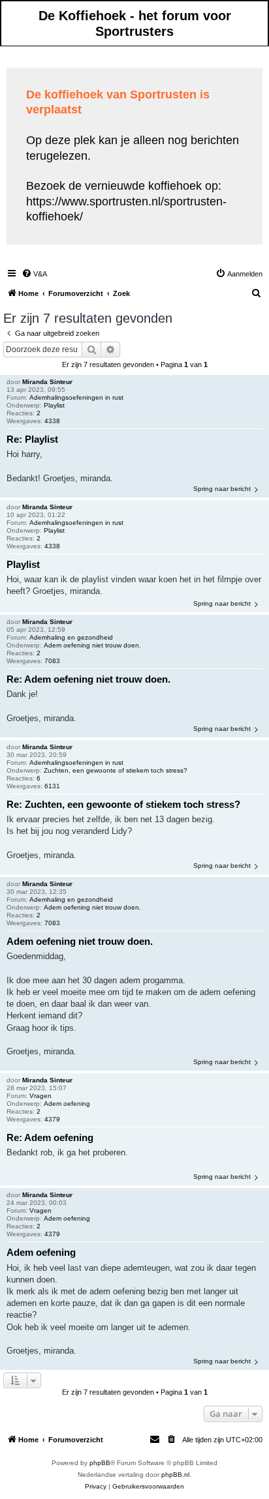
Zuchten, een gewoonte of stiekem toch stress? (115, 770)
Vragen (40, 1095)
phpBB (99, 1462)
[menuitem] (34, 274)
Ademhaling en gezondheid (71, 637)
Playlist (54, 405)
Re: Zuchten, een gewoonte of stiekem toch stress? (123, 804)
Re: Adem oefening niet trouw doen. (88, 679)
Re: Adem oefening (50, 1137)
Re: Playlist (32, 439)
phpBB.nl (175, 1474)
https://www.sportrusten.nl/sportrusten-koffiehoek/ (126, 209)
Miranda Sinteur (47, 381)
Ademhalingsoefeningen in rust (76, 397)
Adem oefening (67, 1103)
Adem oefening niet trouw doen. (92, 645)
